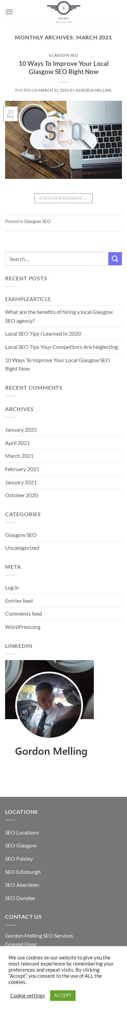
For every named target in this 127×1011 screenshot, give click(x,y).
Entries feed (19, 600)
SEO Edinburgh (23, 871)
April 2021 (17, 442)
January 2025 (21, 429)
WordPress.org (22, 626)
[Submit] (115, 258)
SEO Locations (22, 832)
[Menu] (9, 11)
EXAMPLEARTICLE (28, 299)
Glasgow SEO (63, 55)
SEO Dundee (20, 898)
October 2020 (21, 495)
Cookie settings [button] (27, 995)
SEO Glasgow (21, 845)
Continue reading (63, 198)
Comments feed (23, 613)
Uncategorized (22, 547)
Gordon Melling (94, 90)
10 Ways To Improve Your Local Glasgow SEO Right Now (64, 67)
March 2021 (19, 455)
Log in (12, 587)
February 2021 (22, 469)
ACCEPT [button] (62, 995)
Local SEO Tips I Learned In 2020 (43, 333)
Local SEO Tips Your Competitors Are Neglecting (61, 346)
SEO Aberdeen (22, 884)
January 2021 (21, 482)
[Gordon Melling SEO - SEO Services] (63, 12)
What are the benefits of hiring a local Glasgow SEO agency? (59, 316)
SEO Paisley (19, 858)
